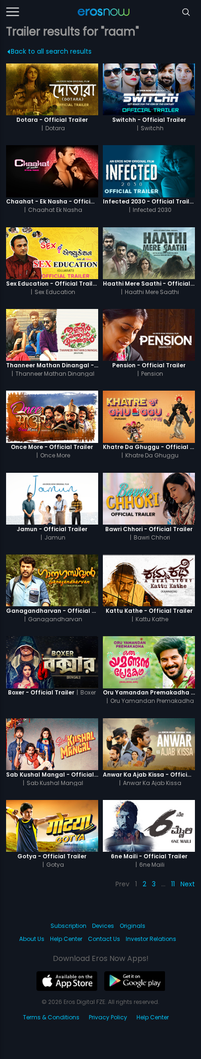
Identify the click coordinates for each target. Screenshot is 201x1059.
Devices (103, 926)
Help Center (66, 939)
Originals (132, 926)
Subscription (68, 926)
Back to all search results (51, 51)
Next (187, 884)
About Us (31, 939)
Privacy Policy (108, 1017)
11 (173, 884)
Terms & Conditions (51, 1017)
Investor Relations (151, 939)
